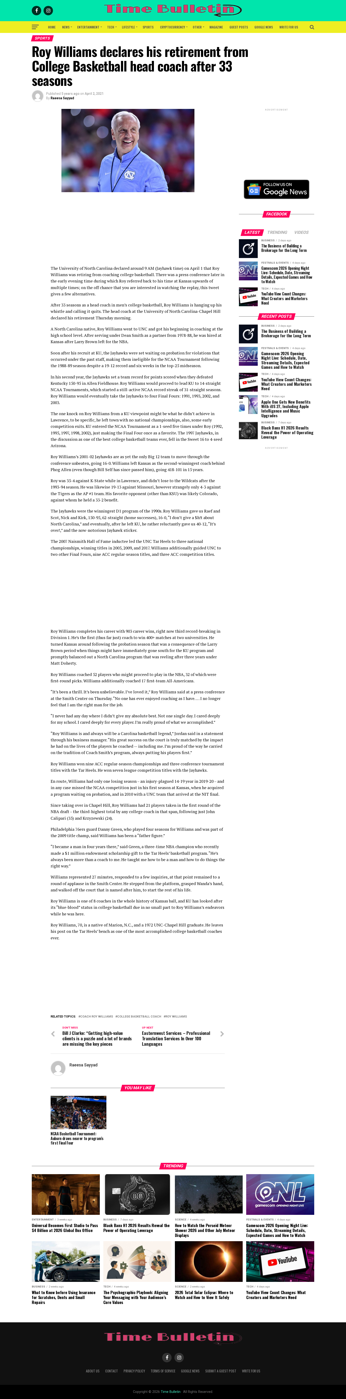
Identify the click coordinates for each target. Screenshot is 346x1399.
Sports (148, 26)
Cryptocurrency (172, 26)
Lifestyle (128, 26)
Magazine (216, 26)
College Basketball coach (139, 1016)
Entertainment (88, 26)
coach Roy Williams (96, 1016)
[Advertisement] (138, 232)
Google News (263, 26)
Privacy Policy (134, 1370)
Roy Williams (176, 1016)
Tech (110, 26)
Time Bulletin (171, 1392)
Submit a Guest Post (220, 1370)
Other (197, 26)
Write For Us (288, 26)
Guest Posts (238, 26)
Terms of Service (163, 1370)
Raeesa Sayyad (62, 98)
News (65, 26)
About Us (93, 1370)
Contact (111, 1370)
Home (52, 26)
